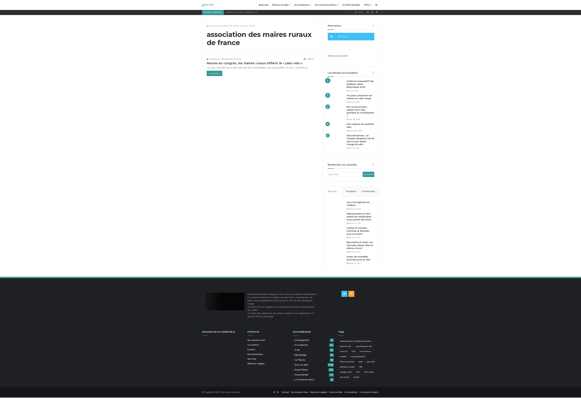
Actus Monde (301, 374)
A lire (297, 350)
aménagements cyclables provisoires (355, 341)
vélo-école (344, 377)
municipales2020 (358, 356)
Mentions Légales (255, 363)
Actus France (301, 369)
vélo (358, 372)
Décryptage (300, 355)
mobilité (343, 356)
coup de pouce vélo (363, 346)
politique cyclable (347, 367)
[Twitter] (344, 294)
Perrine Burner (214, 59)
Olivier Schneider (347, 362)
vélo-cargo (368, 372)
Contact (251, 349)
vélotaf (356, 377)
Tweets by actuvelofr (338, 56)
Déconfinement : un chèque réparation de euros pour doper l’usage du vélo (360, 140)
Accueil (264, 5)
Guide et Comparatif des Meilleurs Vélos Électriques (360, 84)
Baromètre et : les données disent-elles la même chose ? (360, 245)
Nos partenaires (255, 354)
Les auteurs (253, 345)
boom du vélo (345, 346)
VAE (360, 367)
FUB (353, 351)
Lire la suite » (214, 73)
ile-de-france (365, 351)
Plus (368, 5)
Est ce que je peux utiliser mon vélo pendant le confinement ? (360, 111)
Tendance (351, 191)
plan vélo (371, 362)
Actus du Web (281, 5)
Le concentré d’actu (369, 392)
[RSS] (351, 294)
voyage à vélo (346, 372)
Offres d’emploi (352, 5)
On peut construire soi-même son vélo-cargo (360, 97)
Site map (251, 359)
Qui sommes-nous (256, 340)
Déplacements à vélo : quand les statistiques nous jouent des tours (359, 216)
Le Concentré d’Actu (326, 5)
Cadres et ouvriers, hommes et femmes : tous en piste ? (252, 12)
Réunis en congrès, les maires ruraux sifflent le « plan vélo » (255, 63)
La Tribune (300, 360)
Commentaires (369, 191)
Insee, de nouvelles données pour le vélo (358, 258)
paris (361, 362)
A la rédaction (302, 5)
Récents (332, 191)
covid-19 (343, 351)
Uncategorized (302, 340)
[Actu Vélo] (207, 5)
